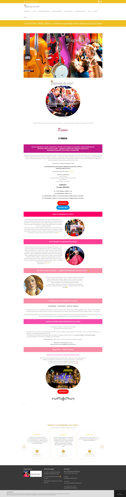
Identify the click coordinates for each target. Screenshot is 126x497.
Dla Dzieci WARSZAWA (57, 11)
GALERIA (95, 11)
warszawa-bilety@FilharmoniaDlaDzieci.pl (73, 483)
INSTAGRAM (71, 171)
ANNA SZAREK (27, 11)
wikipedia (47, 263)
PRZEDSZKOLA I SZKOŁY (80, 11)
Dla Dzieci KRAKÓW (68, 11)
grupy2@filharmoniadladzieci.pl (70, 487)
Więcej (25, 17)
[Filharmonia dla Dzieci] (32, 5)
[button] (120, 493)
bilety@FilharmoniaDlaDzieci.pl (70, 478)
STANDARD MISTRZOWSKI (44, 11)
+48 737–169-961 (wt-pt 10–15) (71, 473)
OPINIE (34, 11)
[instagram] (101, 2)
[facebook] (98, 2)
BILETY (89, 11)
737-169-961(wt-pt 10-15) (31, 1)
